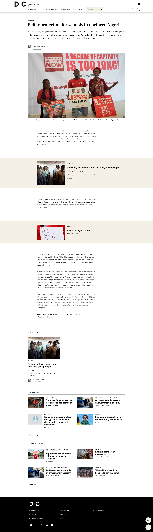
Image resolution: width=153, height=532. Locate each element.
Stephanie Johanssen (113, 457)
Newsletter (64, 511)
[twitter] (41, 525)
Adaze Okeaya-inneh (74, 178)
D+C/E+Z (48, 427)
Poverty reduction (35, 9)
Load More (33, 435)
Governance (65, 9)
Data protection (98, 511)
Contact (95, 514)
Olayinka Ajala (101, 475)
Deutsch (139, 4)
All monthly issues (36, 518)
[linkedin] (47, 525)
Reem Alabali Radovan (103, 405)
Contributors (34, 511)
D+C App (64, 514)
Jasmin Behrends (102, 457)
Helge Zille (50, 461)
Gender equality (51, 9)
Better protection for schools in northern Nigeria (83, 175)
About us (32, 514)
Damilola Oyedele (73, 233)
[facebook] (36, 525)
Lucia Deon (100, 422)
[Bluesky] (52, 525)
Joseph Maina (51, 408)
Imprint (63, 518)
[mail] (31, 525)
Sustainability (78, 9)
